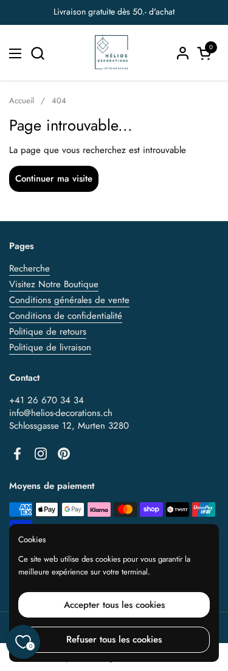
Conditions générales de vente (69, 300)
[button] (37, 53)
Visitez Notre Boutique (53, 284)
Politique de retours (47, 331)
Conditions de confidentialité (65, 315)
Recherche (29, 268)
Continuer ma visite (53, 178)
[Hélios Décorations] (112, 53)
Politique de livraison (50, 347)
